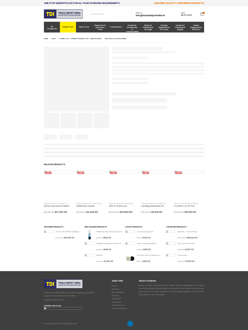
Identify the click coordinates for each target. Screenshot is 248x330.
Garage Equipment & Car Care (164, 27)
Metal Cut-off (179, 204)
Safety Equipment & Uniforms (196, 27)
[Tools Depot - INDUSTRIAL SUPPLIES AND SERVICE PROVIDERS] (63, 14)
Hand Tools (84, 27)
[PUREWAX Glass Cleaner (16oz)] (89, 235)
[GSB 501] (89, 258)
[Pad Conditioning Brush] (130, 247)
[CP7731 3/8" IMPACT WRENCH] (49, 235)
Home (114, 286)
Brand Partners (118, 292)
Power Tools (68, 27)
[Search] (125, 14)
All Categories (52, 27)
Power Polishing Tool (51, 204)
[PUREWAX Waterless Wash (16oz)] (89, 247)
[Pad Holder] (171, 258)
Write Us (139, 13)
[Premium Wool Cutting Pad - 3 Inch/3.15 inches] (130, 258)
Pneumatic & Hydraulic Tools (100, 27)
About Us (115, 289)
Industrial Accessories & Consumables (132, 28)
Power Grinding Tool (84, 204)
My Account (116, 302)
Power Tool (64, 204)
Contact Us (116, 299)
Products (115, 295)
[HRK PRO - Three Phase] (171, 235)
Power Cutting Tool (192, 204)
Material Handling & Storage (148, 27)
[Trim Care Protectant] (171, 247)
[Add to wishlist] (72, 204)
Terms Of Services (119, 308)
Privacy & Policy (118, 305)
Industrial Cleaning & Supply (180, 27)
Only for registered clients (69, 174)
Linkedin (130, 324)
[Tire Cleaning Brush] (130, 235)
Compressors (116, 27)
